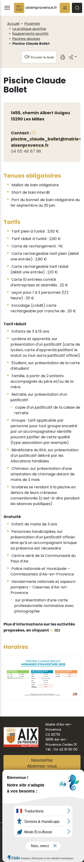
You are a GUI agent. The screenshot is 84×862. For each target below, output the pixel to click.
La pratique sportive (29, 28)
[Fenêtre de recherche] (77, 8)
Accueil (13, 23)
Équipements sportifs (30, 33)
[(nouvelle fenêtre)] (42, 677)
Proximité (32, 23)
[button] (65, 8)
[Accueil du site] (41, 8)
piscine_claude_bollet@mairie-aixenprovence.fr (46, 142)
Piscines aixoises (26, 38)
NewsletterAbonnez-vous (42, 763)
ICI (57, 630)
